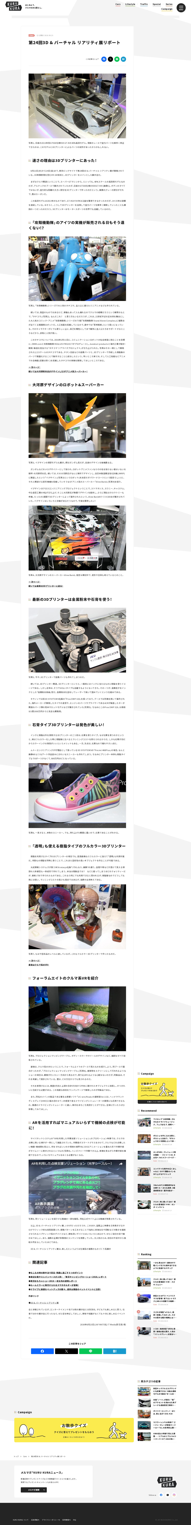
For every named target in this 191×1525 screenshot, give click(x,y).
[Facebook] (104, 59)
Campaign (167, 9)
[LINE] (117, 59)
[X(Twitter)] (167, 1495)
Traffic (144, 4)
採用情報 (65, 1520)
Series (169, 4)
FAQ (74, 1520)
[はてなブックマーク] (123, 59)
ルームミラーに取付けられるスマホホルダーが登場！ (55, 1285)
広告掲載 (34, 1520)
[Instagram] (174, 1495)
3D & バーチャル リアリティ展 (45, 1302)
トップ (16, 1456)
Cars (118, 4)
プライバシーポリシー (50, 1520)
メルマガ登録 (33, 1489)
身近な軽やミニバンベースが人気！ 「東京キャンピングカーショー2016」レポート (69, 1276)
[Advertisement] (72, 1378)
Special (157, 4)
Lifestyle (130, 4)
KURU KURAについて (21, 1520)
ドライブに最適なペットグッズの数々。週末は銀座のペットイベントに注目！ (66, 1289)
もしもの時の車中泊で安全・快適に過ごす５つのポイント (57, 1272)
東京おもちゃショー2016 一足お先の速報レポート (54, 1281)
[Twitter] (110, 59)
